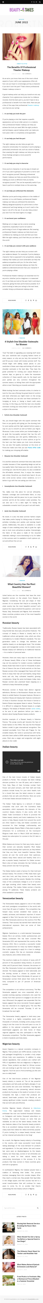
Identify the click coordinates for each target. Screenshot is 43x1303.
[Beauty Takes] (21, 9)
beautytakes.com (33, 1299)
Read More (12, 300)
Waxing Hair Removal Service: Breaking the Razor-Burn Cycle (28, 1226)
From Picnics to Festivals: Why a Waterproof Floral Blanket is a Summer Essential (28, 1279)
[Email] (36, 300)
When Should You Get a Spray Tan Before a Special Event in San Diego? (28, 1239)
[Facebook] (28, 300)
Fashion (22, 338)
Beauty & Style (22, 63)
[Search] (39, 2)
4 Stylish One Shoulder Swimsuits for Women (21, 343)
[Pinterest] (33, 300)
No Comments (26, 73)
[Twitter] (31, 300)
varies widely (35, 709)
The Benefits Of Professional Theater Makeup (21, 68)
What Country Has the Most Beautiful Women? (21, 585)
